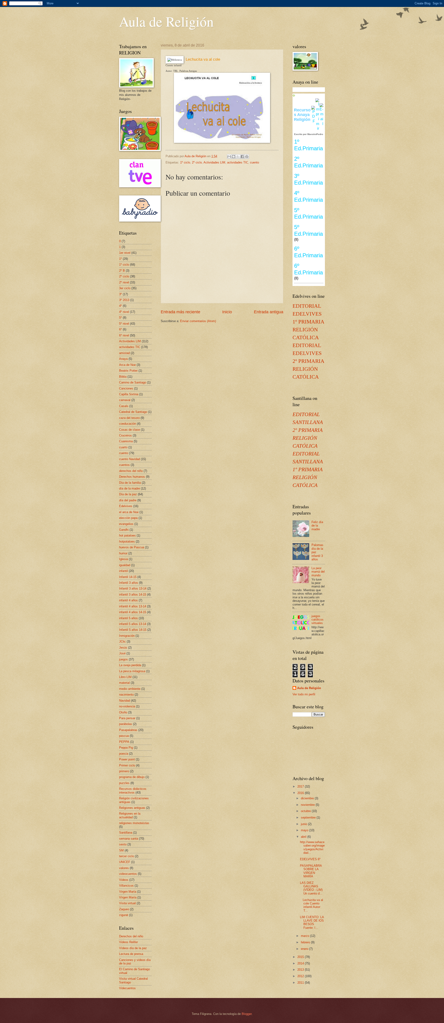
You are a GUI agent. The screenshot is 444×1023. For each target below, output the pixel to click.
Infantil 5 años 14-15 (132, 629)
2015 (301, 957)
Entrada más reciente (180, 312)
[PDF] (313, 121)
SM (121, 850)
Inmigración (127, 635)
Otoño (123, 712)
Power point (127, 759)
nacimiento (126, 694)
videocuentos (128, 874)
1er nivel (124, 252)
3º (120, 294)
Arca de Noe (127, 365)
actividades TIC (237, 162)
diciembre (308, 798)
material (124, 682)
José (122, 653)
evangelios (126, 524)
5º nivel (124, 323)
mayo (305, 830)
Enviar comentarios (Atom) (198, 321)
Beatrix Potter (128, 370)
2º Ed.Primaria (308, 162)
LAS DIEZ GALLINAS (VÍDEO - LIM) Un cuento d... (311, 888)
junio (304, 824)
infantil (123, 571)
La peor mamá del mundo (318, 571)
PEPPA (124, 742)
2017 (301, 786)
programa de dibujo (132, 777)
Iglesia (123, 559)
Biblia (122, 376)
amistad (124, 353)
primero (124, 771)
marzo (305, 936)
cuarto (123, 447)
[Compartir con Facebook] (242, 156)
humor (123, 553)
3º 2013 (124, 300)
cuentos (124, 465)
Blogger (247, 1014)
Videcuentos (127, 988)
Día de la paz (128, 494)
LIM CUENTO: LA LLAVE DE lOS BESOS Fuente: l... (312, 922)
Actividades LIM (214, 162)
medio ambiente (129, 688)
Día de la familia (130, 482)
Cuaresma (126, 441)
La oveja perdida (130, 665)
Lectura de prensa (131, 954)
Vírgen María (127, 897)
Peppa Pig (126, 747)
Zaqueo (124, 909)
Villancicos (126, 885)
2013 (301, 969)
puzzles (124, 783)
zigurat (123, 915)
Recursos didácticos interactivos (132, 790)
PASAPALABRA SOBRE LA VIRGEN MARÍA (311, 871)
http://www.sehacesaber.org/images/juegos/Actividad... (312, 847)
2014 (301, 963)
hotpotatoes (127, 541)
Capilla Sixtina (128, 394)
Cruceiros (125, 435)
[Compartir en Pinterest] (246, 156)
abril (304, 836)
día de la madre (129, 488)
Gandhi (124, 529)
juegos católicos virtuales (317, 619)
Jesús (123, 647)
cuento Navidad (129, 459)
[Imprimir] (317, 128)
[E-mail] (321, 124)
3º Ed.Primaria (308, 179)
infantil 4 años (128, 600)
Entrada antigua (268, 312)
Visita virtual (127, 903)
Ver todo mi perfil (304, 694)
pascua (124, 735)
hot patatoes (127, 535)
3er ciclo (124, 288)
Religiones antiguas (132, 808)
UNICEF (124, 862)
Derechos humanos (132, 476)
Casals (123, 406)
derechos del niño (131, 471)
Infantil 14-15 (127, 577)
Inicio (227, 312)
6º (120, 329)
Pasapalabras (128, 730)
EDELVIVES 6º (310, 859)
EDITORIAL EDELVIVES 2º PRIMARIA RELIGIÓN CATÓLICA (308, 361)
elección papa (128, 518)
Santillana (125, 832)
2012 (301, 976)
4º (120, 306)
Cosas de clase (129, 429)
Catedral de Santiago (133, 412)
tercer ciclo (126, 856)
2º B (122, 270)
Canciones (126, 388)
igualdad (124, 565)
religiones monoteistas (134, 823)
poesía (123, 753)
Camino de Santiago (132, 382)
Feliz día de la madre (317, 525)
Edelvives (125, 506)
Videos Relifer (128, 942)
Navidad (124, 700)
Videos (123, 880)
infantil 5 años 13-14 (132, 624)
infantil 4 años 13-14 (132, 606)
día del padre (127, 500)
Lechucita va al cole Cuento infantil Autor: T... (311, 905)
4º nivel (124, 312)
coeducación (127, 423)
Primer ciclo (127, 765)
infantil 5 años (128, 618)
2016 (301, 793)
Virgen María (127, 891)
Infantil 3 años (128, 582)
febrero (306, 942)
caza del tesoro (129, 418)
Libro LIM (125, 677)
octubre (306, 811)
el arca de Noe (129, 512)
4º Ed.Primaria (308, 196)
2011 (301, 982)
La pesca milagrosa (132, 671)
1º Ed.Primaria (308, 144)
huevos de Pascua (131, 547)
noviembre (308, 804)
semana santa (128, 838)
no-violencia (127, 706)
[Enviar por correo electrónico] (229, 156)
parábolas (125, 724)
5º (120, 317)
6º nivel (124, 335)
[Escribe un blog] (233, 156)
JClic (122, 641)
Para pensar (127, 718)
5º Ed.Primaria (308, 213)
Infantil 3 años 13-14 (132, 588)
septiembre (309, 817)
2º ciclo (197, 162)
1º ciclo (185, 162)
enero (305, 949)
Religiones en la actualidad (129, 815)
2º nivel (124, 282)
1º (120, 258)
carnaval (124, 400)
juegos (123, 659)
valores (124, 868)
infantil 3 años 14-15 (132, 594)
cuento (254, 162)
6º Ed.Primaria (308, 251)
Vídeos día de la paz (133, 948)
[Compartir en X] (238, 156)
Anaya (123, 359)
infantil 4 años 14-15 (132, 612)
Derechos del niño (131, 936)
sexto (122, 844)
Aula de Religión (166, 21)
